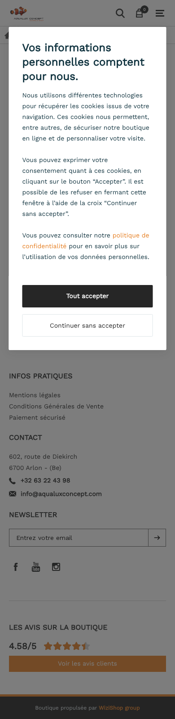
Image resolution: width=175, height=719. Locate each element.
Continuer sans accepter (87, 325)
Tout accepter (87, 296)
